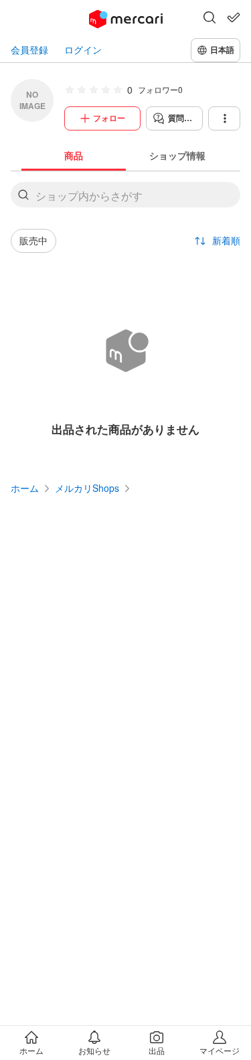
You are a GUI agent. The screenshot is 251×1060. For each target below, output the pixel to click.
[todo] (234, 17)
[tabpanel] (125, 315)
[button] (209, 19)
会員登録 (29, 49)
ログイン (83, 49)
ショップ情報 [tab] (177, 155)
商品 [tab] (73, 155)
